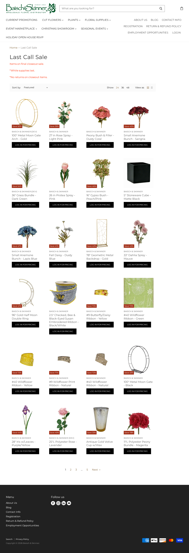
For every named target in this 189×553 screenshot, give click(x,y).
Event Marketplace (20, 28)
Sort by (16, 87)
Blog (154, 19)
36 (122, 87)
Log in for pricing (25, 145)
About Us (140, 19)
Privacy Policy (22, 539)
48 (127, 87)
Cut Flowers (52, 19)
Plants (73, 19)
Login (176, 32)
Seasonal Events (93, 28)
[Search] (161, 8)
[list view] (151, 87)
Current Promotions (21, 19)
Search (9, 539)
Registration (133, 26)
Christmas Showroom (58, 28)
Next (95, 469)
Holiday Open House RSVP (24, 37)
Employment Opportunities (148, 32)
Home (13, 47)
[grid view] (147, 87)
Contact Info (171, 19)
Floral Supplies (97, 19)
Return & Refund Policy (163, 26)
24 (117, 87)
